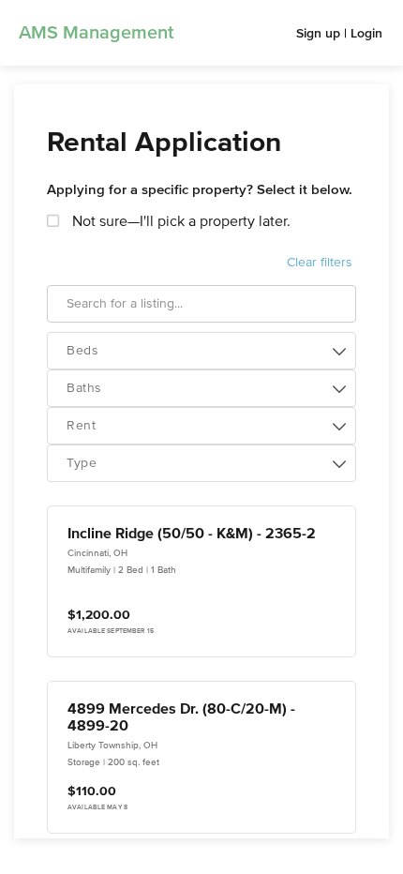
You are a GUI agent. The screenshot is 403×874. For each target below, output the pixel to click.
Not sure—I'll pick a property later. (179, 222)
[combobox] (201, 350)
